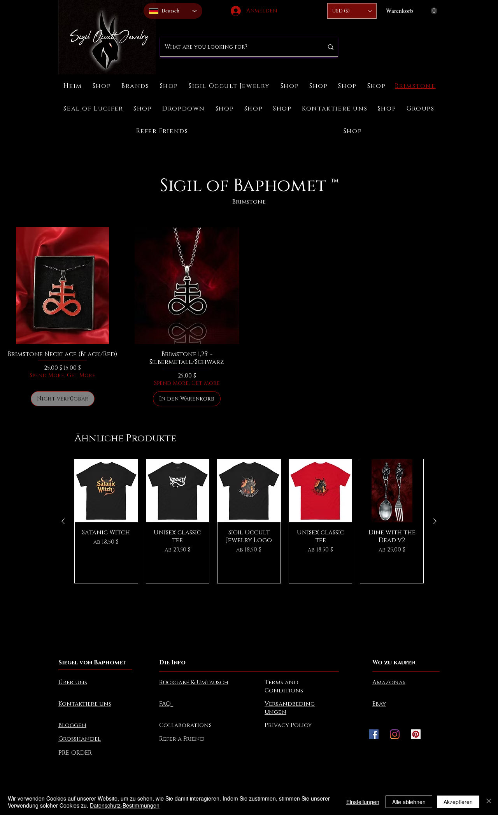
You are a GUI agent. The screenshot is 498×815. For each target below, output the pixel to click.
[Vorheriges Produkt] (63, 521)
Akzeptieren (458, 802)
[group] (249, 521)
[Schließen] (488, 802)
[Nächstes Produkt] (435, 521)
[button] (352, 11)
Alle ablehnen (409, 802)
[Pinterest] (416, 734)
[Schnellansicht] (106, 490)
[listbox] (352, 11)
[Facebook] (374, 734)
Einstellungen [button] (362, 802)
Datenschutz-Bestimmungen (125, 805)
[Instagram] (395, 734)
